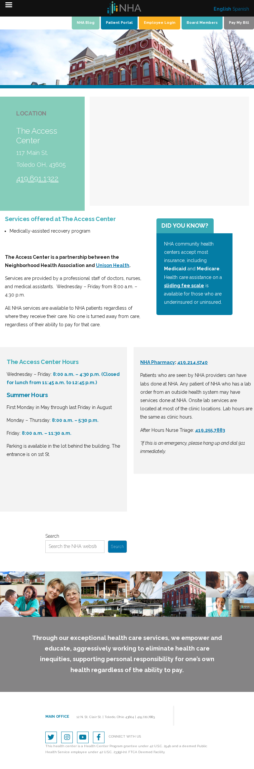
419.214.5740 (192, 362)
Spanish (241, 9)
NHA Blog (86, 23)
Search (52, 536)
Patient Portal (119, 23)
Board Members (202, 23)
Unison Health (112, 265)
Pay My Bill (239, 23)
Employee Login (159, 23)
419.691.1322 (37, 178)
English (222, 9)
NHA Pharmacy (157, 362)
